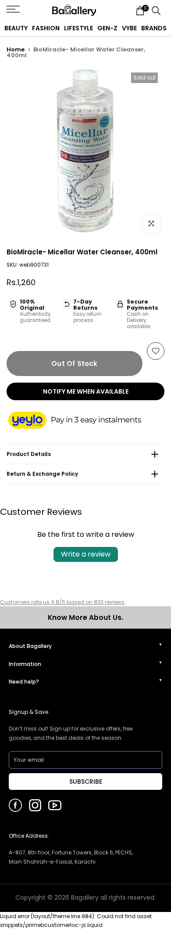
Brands (154, 28)
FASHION (46, 28)
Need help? (24, 681)
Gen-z (107, 28)
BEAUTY (16, 28)
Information (25, 664)
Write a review (85, 554)
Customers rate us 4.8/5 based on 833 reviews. (63, 602)
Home (16, 49)
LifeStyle (78, 28)
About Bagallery (30, 646)
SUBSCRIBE (85, 781)
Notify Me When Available (85, 391)
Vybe (129, 28)
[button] (83, 421)
